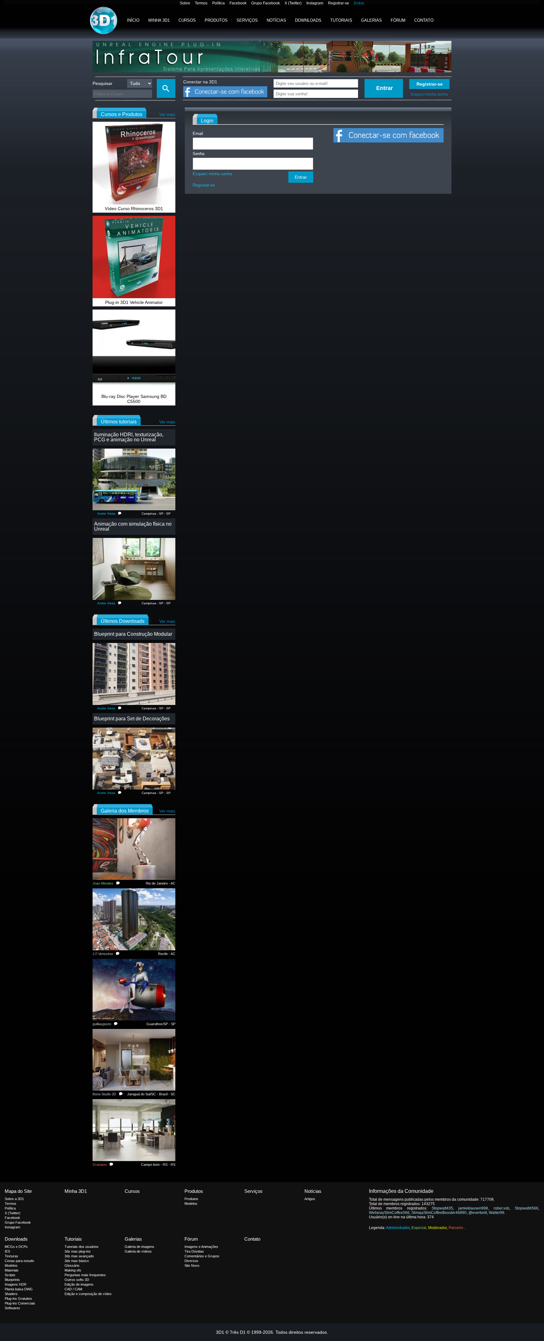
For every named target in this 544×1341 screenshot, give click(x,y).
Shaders (11, 1294)
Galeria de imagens (139, 1247)
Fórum (398, 20)
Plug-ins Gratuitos (18, 1298)
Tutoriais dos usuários (82, 1247)
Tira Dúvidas (194, 1251)
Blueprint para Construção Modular (133, 634)
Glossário (72, 1265)
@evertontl (477, 1212)
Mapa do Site (18, 1191)
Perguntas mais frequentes (85, 1275)
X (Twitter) (293, 3)
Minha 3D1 (159, 20)
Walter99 (496, 1212)
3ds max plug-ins (78, 1251)
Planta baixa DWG (19, 1289)
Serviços (247, 20)
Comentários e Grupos (201, 1256)
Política (218, 3)
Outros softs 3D (77, 1280)
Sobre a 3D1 (14, 1199)
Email (198, 133)
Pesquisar (102, 83)
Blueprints (12, 1280)
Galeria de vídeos (138, 1251)
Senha (198, 153)
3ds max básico (77, 1261)
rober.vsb (501, 1208)
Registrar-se (338, 3)
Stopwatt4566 (526, 1208)
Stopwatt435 (442, 1208)
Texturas (11, 1256)
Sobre (185, 3)
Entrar (359, 3)
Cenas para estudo (19, 1261)
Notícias (276, 20)
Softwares (12, 1308)
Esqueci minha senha (429, 94)
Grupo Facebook (265, 3)
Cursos (187, 20)
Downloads (308, 20)
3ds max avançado (79, 1256)
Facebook (238, 3)
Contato (424, 20)
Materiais (12, 1270)
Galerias (371, 20)
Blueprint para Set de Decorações (132, 718)
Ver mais (167, 114)
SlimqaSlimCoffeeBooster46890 (439, 1212)
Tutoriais (341, 20)
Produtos (216, 20)
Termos (201, 3)
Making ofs (73, 1270)
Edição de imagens (79, 1284)
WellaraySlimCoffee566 (389, 1212)
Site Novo (191, 1265)
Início (133, 20)
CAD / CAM (73, 1289)
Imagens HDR (15, 1284)
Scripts (10, 1275)
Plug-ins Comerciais (20, 1303)
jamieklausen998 (473, 1208)
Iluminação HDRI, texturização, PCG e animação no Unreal (128, 437)
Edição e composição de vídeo (88, 1294)
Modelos (190, 1203)
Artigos (309, 1199)
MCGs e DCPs (16, 1247)
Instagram (314, 3)
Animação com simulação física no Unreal (133, 526)
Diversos (191, 1261)
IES (7, 1251)
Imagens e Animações (201, 1247)
